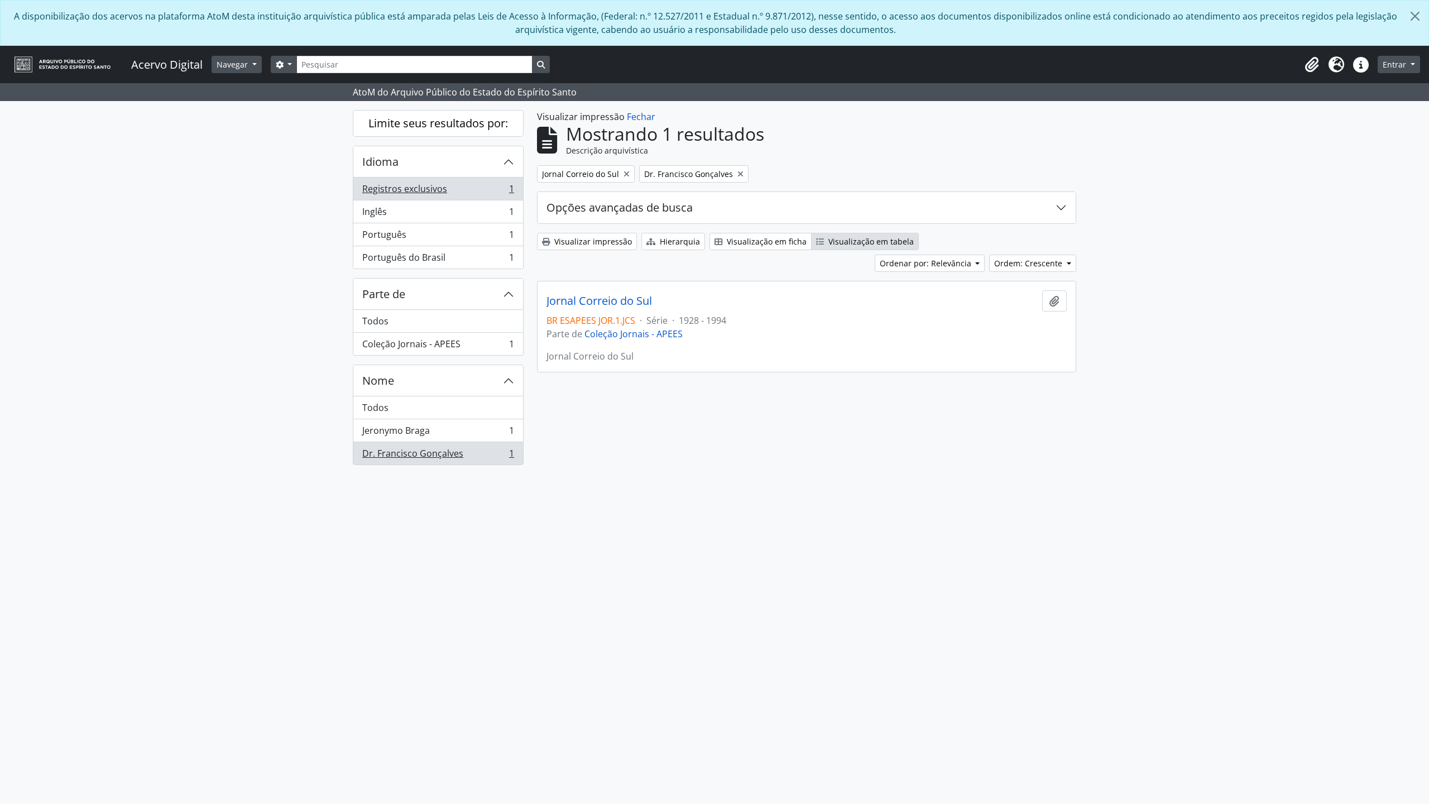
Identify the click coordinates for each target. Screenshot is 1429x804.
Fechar (641, 117)
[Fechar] (1415, 16)
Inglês (438, 214)
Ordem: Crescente (1029, 263)
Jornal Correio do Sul (599, 301)
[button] (1311, 64)
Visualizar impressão (592, 241)
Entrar (1395, 64)
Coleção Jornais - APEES (438, 346)
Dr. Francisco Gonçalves (438, 456)
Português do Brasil (438, 260)
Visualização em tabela (870, 241)
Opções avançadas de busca (619, 207)
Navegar (233, 64)
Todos (375, 321)
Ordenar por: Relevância (927, 263)
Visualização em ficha (766, 241)
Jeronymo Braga (438, 433)
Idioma (380, 161)
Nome (378, 380)
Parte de (383, 294)
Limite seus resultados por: (438, 123)
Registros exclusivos (438, 191)
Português (438, 237)
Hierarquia (679, 241)
